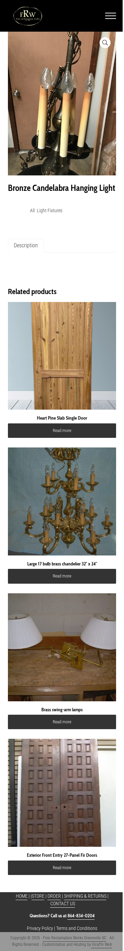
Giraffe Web (101, 944)
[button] (105, 42)
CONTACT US (62, 903)
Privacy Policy (40, 928)
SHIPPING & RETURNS (85, 896)
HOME (22, 896)
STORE (38, 896)
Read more (62, 430)
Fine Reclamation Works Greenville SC (74, 938)
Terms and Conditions (76, 928)
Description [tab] (26, 245)
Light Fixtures (49, 210)
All (32, 210)
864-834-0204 (81, 915)
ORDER (54, 896)
